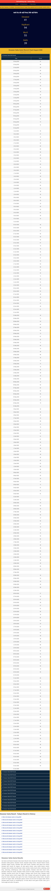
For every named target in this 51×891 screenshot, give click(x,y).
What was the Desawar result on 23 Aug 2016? (12, 844)
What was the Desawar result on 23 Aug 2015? (12, 846)
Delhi (25, 40)
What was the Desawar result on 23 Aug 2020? (12, 833)
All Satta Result (23, 4)
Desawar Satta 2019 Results (9, 790)
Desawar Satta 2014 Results (9, 805)
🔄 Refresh (46, 888)
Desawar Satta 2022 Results (9, 781)
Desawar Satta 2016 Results (9, 799)
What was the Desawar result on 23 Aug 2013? (12, 852)
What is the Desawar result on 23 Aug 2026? (11, 817)
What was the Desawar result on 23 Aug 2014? (12, 849)
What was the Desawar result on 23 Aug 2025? (12, 819)
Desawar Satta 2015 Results (9, 802)
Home (16, 4)
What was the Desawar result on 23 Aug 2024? (12, 822)
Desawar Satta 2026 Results (9, 55)
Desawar (25, 17)
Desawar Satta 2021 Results (9, 784)
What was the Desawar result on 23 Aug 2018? (12, 838)
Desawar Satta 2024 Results (9, 774)
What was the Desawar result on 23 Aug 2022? (12, 827)
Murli (25, 32)
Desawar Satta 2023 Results (9, 777)
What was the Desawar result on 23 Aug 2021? (12, 830)
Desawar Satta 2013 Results (9, 808)
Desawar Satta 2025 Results (9, 771)
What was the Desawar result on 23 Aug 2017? (12, 841)
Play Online (32, 4)
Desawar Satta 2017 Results (9, 796)
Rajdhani (25, 24)
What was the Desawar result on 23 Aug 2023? (12, 825)
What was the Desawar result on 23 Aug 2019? (12, 836)
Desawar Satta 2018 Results (9, 793)
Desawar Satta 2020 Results (9, 787)
